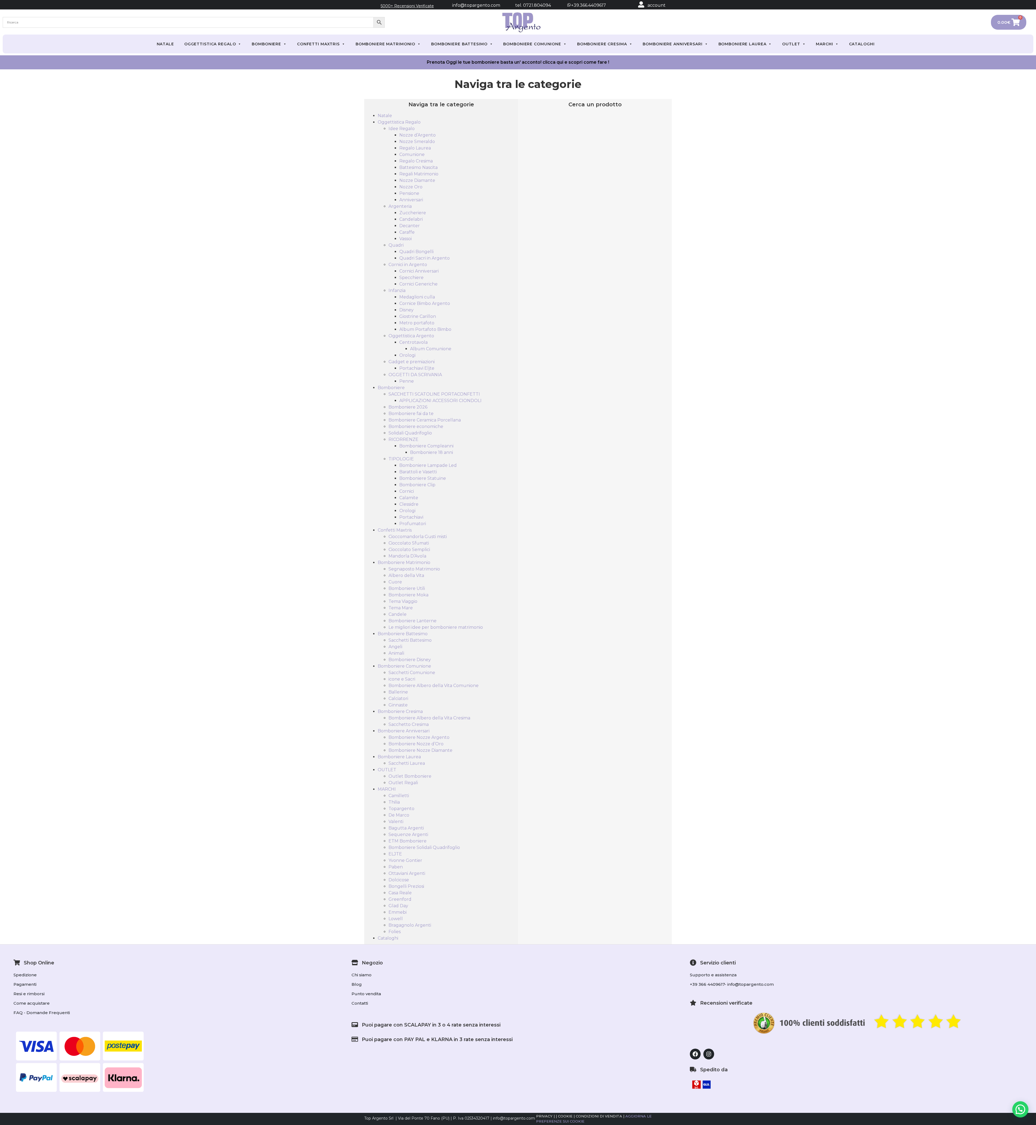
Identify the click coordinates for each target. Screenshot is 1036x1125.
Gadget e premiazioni (411, 361)
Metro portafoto (416, 322)
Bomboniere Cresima (602, 44)
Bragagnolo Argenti (409, 925)
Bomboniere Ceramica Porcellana (424, 420)
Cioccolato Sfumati (408, 543)
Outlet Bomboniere (409, 776)
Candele (397, 614)
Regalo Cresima (416, 161)
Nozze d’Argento (417, 135)
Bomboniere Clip (417, 484)
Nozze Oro (410, 186)
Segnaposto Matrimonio (414, 569)
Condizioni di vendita (599, 1116)
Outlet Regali (403, 782)
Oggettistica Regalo (210, 44)
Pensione (409, 193)
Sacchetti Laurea (406, 763)
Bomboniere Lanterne (412, 620)
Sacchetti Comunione (411, 672)
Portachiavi (411, 517)
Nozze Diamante (417, 180)
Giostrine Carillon (417, 316)
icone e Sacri (401, 679)
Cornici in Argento (407, 264)
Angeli (395, 646)
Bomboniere (266, 44)
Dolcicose (398, 879)
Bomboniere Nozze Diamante (420, 750)
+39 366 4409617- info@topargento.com (732, 984)
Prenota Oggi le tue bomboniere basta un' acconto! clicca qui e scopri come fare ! (518, 62)
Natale (165, 44)
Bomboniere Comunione (532, 44)
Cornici (406, 491)
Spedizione (25, 974)
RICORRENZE (403, 439)
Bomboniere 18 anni (431, 452)
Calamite (408, 497)
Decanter (409, 225)
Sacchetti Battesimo (410, 640)
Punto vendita (366, 993)
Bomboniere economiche (415, 426)
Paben (395, 866)
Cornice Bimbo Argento (424, 303)
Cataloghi (862, 44)
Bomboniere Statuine (422, 478)
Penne (406, 381)
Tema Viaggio (402, 601)
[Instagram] (708, 1054)
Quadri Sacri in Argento (424, 258)
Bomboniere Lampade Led (428, 465)
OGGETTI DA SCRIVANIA (415, 374)
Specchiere (411, 277)
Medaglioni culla (417, 297)
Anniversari (411, 199)
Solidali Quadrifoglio (410, 433)
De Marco (398, 815)
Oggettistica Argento (411, 335)
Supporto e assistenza (713, 974)
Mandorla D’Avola (407, 556)
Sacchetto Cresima (408, 724)
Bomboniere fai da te (411, 413)
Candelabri (411, 219)
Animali (396, 653)
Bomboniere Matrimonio (385, 44)
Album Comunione (430, 348)
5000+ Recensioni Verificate (407, 6)
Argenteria (400, 206)
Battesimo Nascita (418, 167)
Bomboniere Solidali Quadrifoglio (424, 847)
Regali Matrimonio (418, 173)
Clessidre (408, 504)
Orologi (407, 355)
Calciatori (398, 698)
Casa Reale (400, 892)
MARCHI (824, 44)
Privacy (544, 1116)
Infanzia (396, 290)
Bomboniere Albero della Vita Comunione (433, 685)
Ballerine (398, 692)
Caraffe (407, 232)
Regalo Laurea (415, 148)
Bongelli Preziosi (406, 886)
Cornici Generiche (418, 284)
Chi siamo (362, 974)
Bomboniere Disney (409, 659)
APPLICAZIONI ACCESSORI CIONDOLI (440, 400)
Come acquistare (31, 1003)
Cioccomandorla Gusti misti (417, 536)
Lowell (395, 918)
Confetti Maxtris (318, 44)
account (657, 5)
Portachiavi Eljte (416, 368)
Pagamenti (24, 984)
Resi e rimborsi (29, 993)
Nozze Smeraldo (417, 141)
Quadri (396, 245)
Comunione (412, 154)
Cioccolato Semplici (409, 549)
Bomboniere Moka (408, 594)
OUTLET (791, 44)
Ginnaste (398, 705)
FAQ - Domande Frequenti (41, 1012)
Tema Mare (400, 607)
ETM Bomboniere (407, 841)
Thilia (394, 802)
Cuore (395, 581)
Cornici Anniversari (419, 271)
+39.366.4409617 (588, 5)
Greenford (399, 899)
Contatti (360, 1003)
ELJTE (395, 854)
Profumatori (412, 523)
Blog (357, 984)
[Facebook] (695, 1054)
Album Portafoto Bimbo (425, 329)
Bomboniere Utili (406, 588)
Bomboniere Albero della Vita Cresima (429, 717)
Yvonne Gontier (405, 860)
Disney (406, 309)
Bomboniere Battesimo (459, 44)
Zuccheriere (412, 212)
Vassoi (405, 238)
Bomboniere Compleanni (426, 445)
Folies (394, 931)
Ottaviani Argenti (406, 873)
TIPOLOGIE (401, 458)
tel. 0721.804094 (528, 5)
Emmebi (397, 912)
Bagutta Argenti (406, 828)
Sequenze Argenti (408, 834)
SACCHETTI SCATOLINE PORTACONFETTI (434, 394)
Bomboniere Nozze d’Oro (416, 743)
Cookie (565, 1116)
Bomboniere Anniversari (672, 44)
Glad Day (398, 905)
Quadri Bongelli (416, 251)
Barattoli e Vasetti (418, 471)
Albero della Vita (406, 575)
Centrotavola (413, 342)
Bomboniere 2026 (407, 407)
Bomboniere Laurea (742, 44)
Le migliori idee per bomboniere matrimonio (435, 627)
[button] (1020, 1109)
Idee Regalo (401, 128)
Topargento (401, 808)
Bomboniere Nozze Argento (418, 737)
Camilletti (398, 795)
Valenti (395, 821)
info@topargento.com (476, 5)
